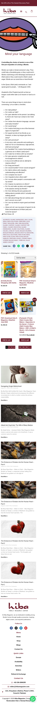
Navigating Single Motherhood (11, 386)
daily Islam (28, 219)
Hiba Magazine (24, 223)
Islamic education (14, 227)
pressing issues (15, 238)
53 (23, 347)
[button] (21, 11)
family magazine (8, 223)
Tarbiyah (22, 240)
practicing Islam (9, 236)
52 (20, 347)
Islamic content (8, 225)
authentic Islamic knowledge (13, 219)
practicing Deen (24, 234)
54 (27, 347)
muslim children (25, 231)
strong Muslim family (10, 240)
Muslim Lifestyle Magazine (24, 233)
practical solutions (10, 234)
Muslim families (8, 233)
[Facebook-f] (11, 628)
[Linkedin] (20, 628)
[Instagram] (16, 628)
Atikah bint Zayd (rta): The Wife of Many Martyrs (17, 425)
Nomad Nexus (25, 701)
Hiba (16, 223)
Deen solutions (12, 221)
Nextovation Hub (12, 701)
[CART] (31, 11)
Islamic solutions (18, 229)
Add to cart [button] (6, 293)
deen (4, 221)
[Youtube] (25, 628)
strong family (27, 238)
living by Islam (14, 231)
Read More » (4, 400)
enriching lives (24, 221)
